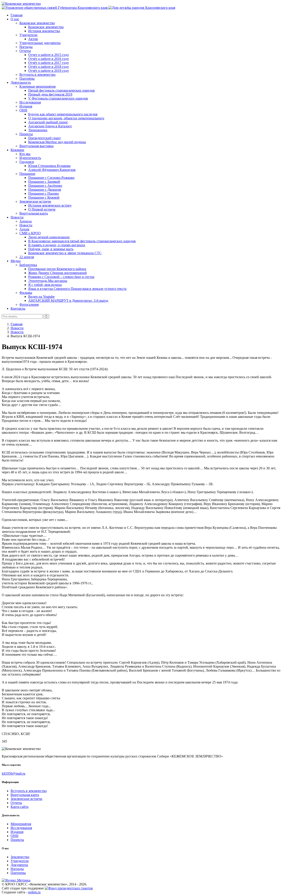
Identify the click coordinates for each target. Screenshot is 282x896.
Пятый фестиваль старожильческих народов (61, 90)
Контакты (18, 308)
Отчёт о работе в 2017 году (48, 63)
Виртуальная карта (33, 213)
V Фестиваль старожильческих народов (58, 98)
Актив (33, 39)
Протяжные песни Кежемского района (57, 269)
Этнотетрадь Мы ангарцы (47, 281)
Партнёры (27, 78)
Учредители (28, 35)
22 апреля (26, 257)
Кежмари (17, 150)
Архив (24, 229)
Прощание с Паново (43, 193)
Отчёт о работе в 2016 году (48, 59)
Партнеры (18, 873)
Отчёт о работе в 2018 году (48, 66)
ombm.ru (34, 892)
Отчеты (25, 51)
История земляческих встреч (49, 205)
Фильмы (25, 292)
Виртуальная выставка (36, 146)
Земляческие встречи (35, 201)
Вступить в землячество (37, 74)
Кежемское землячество (37, 23)
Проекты (26, 134)
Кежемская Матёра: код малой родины (57, 142)
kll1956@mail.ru (13, 773)
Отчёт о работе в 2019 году (48, 70)
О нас (15, 19)
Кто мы (24, 154)
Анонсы (25, 221)
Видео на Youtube (41, 296)
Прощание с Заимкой (44, 181)
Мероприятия (21, 824)
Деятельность (21, 82)
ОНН (23, 110)
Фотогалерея (29, 304)
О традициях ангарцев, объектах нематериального (66, 118)
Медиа (15, 261)
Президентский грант (44, 138)
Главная (16, 15)
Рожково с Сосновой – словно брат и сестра (61, 277)
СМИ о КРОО (30, 233)
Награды (26, 47)
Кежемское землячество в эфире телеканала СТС (65, 253)
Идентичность (30, 158)
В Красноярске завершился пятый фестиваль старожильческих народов (82, 241)
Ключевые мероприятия (37, 86)
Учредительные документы (40, 43)
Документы (19, 865)
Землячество (20, 857)
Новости (17, 217)
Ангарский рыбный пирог (48, 122)
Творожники (37, 130)
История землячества (44, 31)
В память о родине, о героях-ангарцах (56, 245)
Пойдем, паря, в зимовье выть (50, 249)
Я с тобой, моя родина (45, 285)
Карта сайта (19, 807)
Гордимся (26, 162)
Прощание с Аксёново (45, 185)
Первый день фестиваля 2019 (50, 94)
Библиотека (28, 265)
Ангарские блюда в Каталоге (50, 126)
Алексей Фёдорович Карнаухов (52, 170)
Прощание (27, 174)
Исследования (30, 102)
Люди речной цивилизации (49, 237)
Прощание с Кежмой (43, 197)
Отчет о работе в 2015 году (48, 55)
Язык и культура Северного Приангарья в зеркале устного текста (77, 289)
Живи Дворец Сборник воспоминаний (57, 273)
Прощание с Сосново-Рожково (51, 178)
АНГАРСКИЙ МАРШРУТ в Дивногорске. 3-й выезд (68, 300)
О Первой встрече (42, 209)
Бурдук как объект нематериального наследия (62, 114)
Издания (25, 106)
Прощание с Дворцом (44, 189)
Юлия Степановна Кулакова (49, 166)
